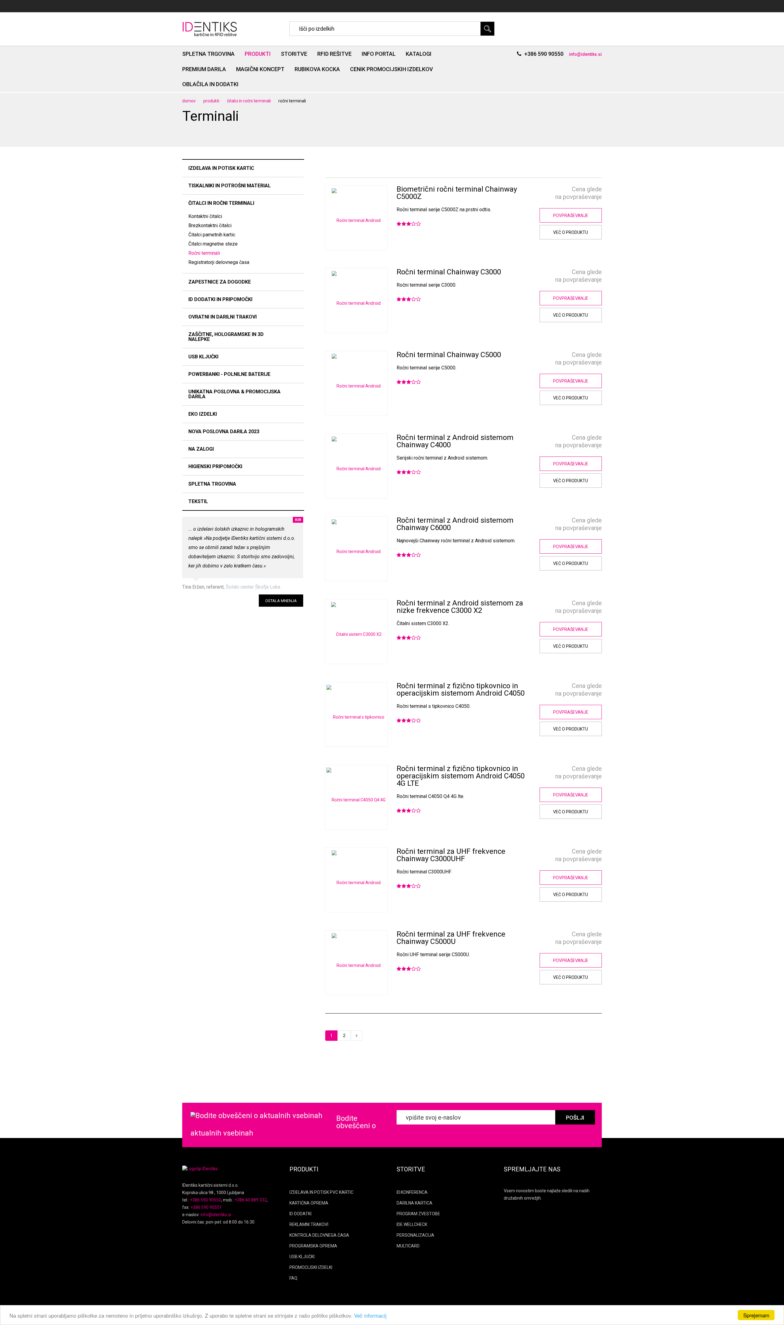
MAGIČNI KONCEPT (260, 69)
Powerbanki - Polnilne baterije (229, 374)
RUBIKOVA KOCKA (317, 69)
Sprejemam (756, 1315)
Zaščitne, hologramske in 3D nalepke (226, 336)
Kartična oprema (308, 1203)
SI (580, 6)
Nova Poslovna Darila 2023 (223, 431)
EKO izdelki (202, 414)
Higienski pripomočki (215, 466)
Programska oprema (313, 1245)
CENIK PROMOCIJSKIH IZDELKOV (391, 69)
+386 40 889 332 (251, 1199)
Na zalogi (201, 449)
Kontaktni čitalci (205, 216)
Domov (189, 100)
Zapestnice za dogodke (219, 282)
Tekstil (198, 501)
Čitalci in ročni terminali (249, 100)
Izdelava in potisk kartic (221, 168)
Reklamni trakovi (308, 1224)
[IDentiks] (210, 28)
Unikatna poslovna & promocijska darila (234, 394)
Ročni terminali (204, 253)
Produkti (258, 54)
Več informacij (370, 1315)
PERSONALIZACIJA (415, 1235)
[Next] (356, 1035)
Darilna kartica (414, 1203)
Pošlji (575, 1117)
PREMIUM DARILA (204, 69)
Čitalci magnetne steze (213, 244)
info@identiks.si (585, 54)
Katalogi (419, 54)
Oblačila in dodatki (210, 84)
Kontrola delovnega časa (319, 1235)
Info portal (379, 54)
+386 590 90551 (206, 1207)
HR (599, 6)
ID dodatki (300, 1213)
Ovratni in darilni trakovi (222, 317)
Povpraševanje (570, 215)
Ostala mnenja (281, 600)
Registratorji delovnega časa (218, 262)
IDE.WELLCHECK (412, 1224)
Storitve (294, 54)
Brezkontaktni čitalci (210, 225)
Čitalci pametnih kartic (211, 235)
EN (589, 6)
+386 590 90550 (544, 54)
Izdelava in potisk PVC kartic (321, 1192)
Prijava (555, 6)
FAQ (293, 1278)
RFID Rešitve (334, 54)
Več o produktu (570, 232)
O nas (533, 6)
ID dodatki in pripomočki (220, 299)
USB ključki (203, 357)
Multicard (408, 1245)
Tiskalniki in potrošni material (229, 186)
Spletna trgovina (208, 54)
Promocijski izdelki (310, 1267)
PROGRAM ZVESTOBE (418, 1213)
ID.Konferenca (412, 1192)
